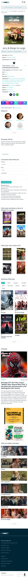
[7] (13, 67)
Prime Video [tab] (10, 285)
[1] (3, 67)
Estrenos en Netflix (5, 547)
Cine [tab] (3, 283)
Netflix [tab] (9, 283)
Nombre (3, 162)
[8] (14, 67)
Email (2, 167)
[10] (18, 67)
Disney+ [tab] (17, 285)
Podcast (3, 379)
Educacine (3, 556)
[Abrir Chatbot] (24, 574)
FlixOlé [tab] (3, 288)
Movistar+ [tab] (16, 283)
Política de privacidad (20, 574)
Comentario (4, 173)
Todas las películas (18, 7)
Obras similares (17, 51)
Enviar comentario (6, 182)
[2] (5, 67)
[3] (6, 67)
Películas (7, 11)
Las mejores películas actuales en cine (9, 543)
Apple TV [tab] (24, 285)
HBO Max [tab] (24, 283)
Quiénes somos (4, 558)
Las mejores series (5, 545)
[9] (16, 67)
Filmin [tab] (3, 285)
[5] (9, 67)
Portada (2, 11)
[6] (11, 67)
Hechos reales (17, 108)
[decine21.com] (4, 533)
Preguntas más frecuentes (6, 561)
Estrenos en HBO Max (6, 550)
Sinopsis (10, 51)
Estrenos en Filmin (5, 552)
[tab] (5, 154)
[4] (8, 67)
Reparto (4, 51)
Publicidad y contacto (5, 563)
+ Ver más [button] (14, 523)
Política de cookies (20, 572)
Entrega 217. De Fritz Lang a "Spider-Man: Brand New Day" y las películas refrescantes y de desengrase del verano (14, 385)
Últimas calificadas (9, 7)
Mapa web (3, 566)
